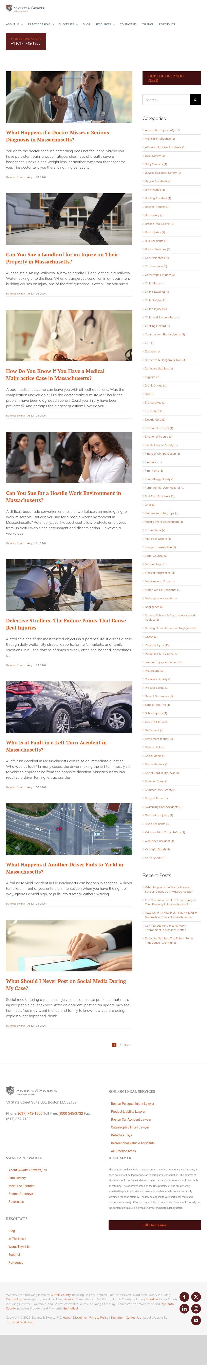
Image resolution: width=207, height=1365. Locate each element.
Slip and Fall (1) (155, 747)
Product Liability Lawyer (128, 1111)
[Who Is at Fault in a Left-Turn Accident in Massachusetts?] (69, 707)
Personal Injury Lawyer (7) (161, 653)
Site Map (117, 1317)
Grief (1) (150, 504)
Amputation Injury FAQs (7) (162, 130)
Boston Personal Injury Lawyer (132, 1104)
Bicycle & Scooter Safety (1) (163, 173)
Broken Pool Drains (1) (159, 224)
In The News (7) (155, 530)
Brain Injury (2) (154, 215)
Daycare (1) (152, 351)
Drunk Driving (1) (155, 385)
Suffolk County (61, 1295)
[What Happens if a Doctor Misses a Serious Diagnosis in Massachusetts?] (69, 97)
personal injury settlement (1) (164, 662)
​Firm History (17, 1178)
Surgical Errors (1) (156, 798)
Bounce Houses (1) (157, 207)
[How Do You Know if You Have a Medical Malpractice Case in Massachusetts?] (69, 335)
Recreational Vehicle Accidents (133, 1143)
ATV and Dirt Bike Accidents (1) (165, 147)
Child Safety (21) (155, 300)
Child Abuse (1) (155, 283)
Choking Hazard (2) (157, 326)
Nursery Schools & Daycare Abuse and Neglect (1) (170, 617)
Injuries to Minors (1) (158, 539)
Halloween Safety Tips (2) (161, 513)
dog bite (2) (152, 377)
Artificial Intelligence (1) (160, 138)
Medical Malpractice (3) (160, 573)
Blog (11, 1231)
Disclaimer (80, 1317)
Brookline (152, 1299)
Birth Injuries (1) (155, 190)
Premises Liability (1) (158, 679)
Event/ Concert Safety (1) (161, 445)
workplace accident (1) (159, 841)
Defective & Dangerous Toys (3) (165, 360)
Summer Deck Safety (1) (160, 790)
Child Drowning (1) (157, 292)
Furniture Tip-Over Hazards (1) (165, 487)
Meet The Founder (21, 1186)
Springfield (70, 1308)
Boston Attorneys (20, 1194)
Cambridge (13, 1299)
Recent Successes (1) (159, 696)
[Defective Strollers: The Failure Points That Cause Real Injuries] (69, 585)
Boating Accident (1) (158, 198)
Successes (16, 1202)
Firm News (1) (154, 470)
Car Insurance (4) (156, 266)
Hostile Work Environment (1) (164, 522)
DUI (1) (149, 394)
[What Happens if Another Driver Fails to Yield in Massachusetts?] (69, 829)
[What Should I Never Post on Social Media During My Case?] (69, 945)
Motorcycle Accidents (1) (161, 598)
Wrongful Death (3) (157, 849)
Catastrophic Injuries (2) (160, 275)
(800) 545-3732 (71, 1113)
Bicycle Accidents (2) (158, 181)
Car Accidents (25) (157, 258)
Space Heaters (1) (156, 764)
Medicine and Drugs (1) (160, 581)
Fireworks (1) (153, 462)
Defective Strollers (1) (159, 368)
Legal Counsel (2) (156, 556)
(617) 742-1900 (30, 1113)
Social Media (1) (155, 756)
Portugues (15, 1262)
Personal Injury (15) (157, 645)
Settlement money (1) (159, 739)
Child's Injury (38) (156, 309)
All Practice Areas (123, 1151)
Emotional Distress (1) (159, 428)
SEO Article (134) (156, 722)
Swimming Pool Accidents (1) (164, 807)
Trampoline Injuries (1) (159, 815)
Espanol (14, 1255)
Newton (68, 1299)
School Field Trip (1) (157, 705)
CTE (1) (149, 343)
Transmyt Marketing (20, 1322)
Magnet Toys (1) (155, 564)
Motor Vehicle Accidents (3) (162, 590)
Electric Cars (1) (155, 419)
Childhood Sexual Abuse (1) (163, 317)
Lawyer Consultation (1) (160, 547)
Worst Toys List (19, 1247)
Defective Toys (121, 1135)
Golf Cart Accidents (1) (159, 496)
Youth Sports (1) (155, 858)
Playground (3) (154, 670)
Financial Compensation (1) (162, 453)
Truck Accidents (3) (157, 824)
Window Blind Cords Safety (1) (165, 832)
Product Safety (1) (156, 687)
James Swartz (17, 177)
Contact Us (133, 1317)
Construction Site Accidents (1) (165, 334)
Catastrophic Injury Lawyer (130, 1127)
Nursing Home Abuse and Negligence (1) (171, 628)
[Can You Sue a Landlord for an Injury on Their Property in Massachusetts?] (69, 219)
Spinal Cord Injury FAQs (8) (162, 773)
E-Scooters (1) (154, 411)
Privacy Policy (98, 1317)
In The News (17, 1239)
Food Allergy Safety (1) (159, 479)
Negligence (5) (154, 607)
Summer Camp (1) (156, 781)
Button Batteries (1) (157, 249)
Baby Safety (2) (155, 155)
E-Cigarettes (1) (155, 402)
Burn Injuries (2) (155, 232)
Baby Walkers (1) (156, 164)
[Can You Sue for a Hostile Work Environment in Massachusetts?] (69, 457)
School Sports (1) (156, 713)
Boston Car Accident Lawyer (131, 1119)
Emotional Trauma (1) (158, 436)
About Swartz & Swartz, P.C (27, 1170)
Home (66, 1317)
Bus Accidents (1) (156, 241)
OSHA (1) (151, 636)
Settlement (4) (154, 730)
